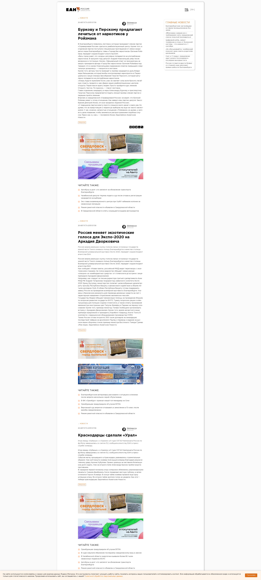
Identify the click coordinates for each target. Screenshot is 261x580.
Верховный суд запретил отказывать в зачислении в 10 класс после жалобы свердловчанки (110, 409)
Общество (82, 122)
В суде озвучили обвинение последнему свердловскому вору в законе (111, 553)
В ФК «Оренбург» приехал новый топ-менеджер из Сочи (105, 400)
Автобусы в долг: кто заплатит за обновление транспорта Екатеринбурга (106, 191)
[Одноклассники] (133, 127)
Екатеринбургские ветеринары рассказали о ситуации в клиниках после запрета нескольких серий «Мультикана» (109, 396)
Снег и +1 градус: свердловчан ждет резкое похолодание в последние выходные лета (178, 58)
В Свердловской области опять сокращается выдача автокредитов (110, 211)
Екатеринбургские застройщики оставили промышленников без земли (178, 28)
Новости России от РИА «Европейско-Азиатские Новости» (73, 9)
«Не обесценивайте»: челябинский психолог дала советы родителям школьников (179, 51)
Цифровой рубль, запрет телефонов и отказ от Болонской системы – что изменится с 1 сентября (179, 43)
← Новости (83, 18)
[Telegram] (136, 127)
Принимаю (251, 575)
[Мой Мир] (139, 127)
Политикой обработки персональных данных (103, 576)
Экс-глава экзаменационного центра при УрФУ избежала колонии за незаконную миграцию (110, 203)
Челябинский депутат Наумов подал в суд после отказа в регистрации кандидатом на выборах (111, 197)
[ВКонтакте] (130, 127)
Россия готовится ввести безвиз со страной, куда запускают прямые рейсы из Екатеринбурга (179, 65)
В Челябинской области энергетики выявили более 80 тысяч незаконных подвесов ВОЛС (107, 558)
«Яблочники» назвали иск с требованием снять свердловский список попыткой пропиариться (179, 35)
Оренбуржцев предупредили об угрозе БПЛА (101, 404)
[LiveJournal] (142, 127)
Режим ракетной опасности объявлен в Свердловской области (108, 207)
